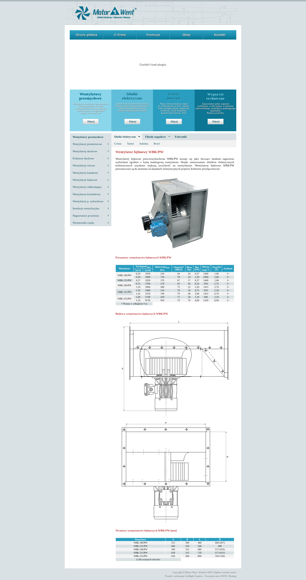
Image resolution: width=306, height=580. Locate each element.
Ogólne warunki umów (225, 572)
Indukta (143, 143)
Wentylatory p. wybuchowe (86, 201)
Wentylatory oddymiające (86, 187)
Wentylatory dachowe (83, 151)
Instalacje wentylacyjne (84, 208)
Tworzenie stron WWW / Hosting (220, 576)
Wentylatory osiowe (82, 165)
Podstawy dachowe (82, 158)
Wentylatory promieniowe (86, 144)
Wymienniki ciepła (82, 223)
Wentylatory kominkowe (85, 194)
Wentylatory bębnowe (83, 180)
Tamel (130, 143)
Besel (157, 143)
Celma (117, 143)
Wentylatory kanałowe (84, 173)
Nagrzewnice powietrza (84, 215)
